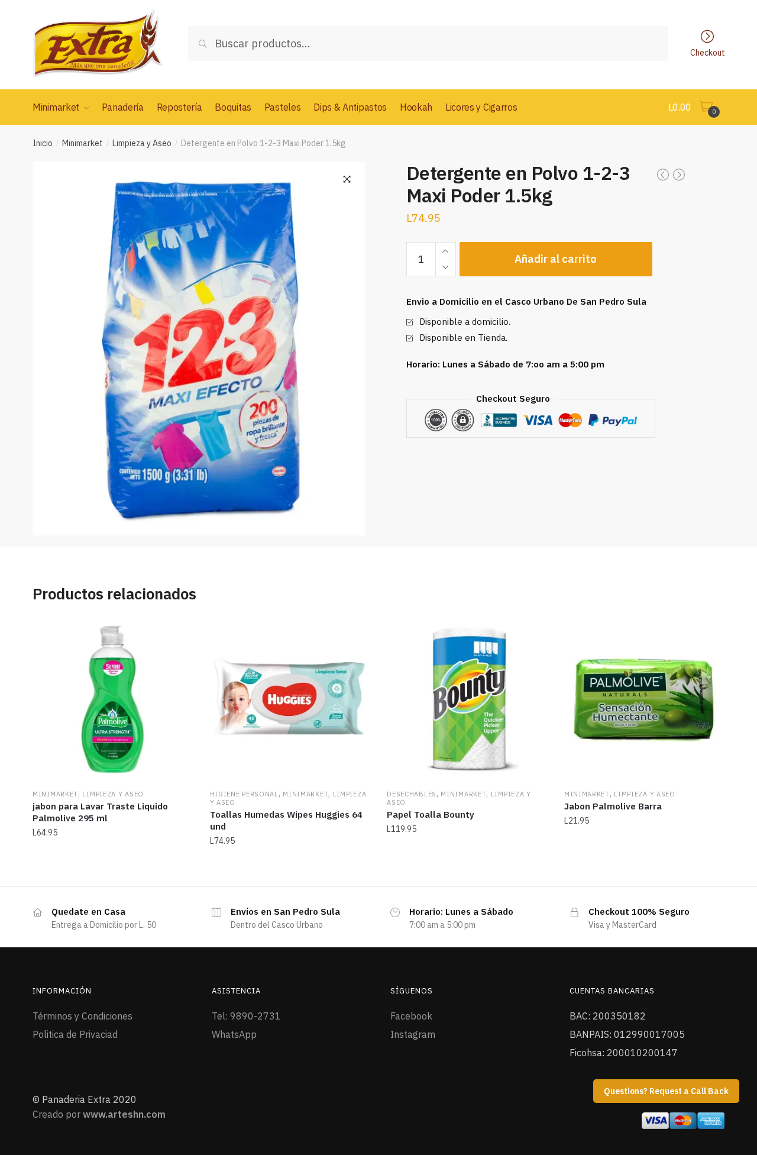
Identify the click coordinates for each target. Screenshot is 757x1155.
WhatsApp (234, 1034)
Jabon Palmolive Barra (613, 806)
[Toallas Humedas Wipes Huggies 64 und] (290, 699)
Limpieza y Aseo (142, 143)
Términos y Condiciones (82, 1016)
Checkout (707, 52)
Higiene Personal (244, 794)
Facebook (411, 1016)
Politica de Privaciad (75, 1034)
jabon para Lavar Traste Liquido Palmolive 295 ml (100, 812)
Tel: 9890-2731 (246, 1016)
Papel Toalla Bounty (430, 814)
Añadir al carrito (556, 259)
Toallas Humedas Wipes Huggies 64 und (286, 820)
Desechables (411, 794)
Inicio (43, 143)
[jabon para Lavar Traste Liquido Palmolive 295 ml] (112, 699)
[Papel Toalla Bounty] (466, 699)
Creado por (99, 1114)
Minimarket (82, 143)
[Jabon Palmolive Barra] (644, 699)
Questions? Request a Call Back (666, 1091)
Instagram (412, 1034)
